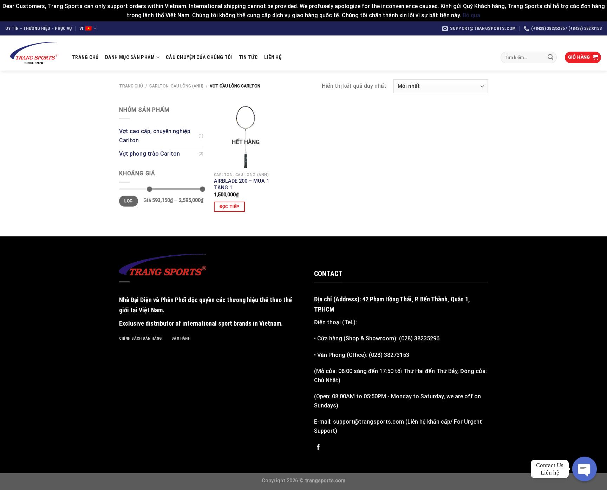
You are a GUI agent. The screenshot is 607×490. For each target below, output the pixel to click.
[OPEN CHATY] (584, 469)
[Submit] (550, 58)
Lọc (128, 200)
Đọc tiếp (230, 206)
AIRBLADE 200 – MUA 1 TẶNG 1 (241, 184)
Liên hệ (272, 57)
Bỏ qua (471, 15)
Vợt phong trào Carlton (149, 153)
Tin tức (248, 57)
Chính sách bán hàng (140, 338)
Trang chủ (85, 57)
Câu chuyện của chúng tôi (199, 57)
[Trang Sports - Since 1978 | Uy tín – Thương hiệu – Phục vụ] (33, 53)
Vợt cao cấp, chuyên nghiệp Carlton (154, 136)
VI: (82, 28)
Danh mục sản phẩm (130, 57)
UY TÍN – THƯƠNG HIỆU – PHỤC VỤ (38, 28)
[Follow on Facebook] (318, 447)
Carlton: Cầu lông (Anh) (176, 86)
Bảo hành (180, 338)
